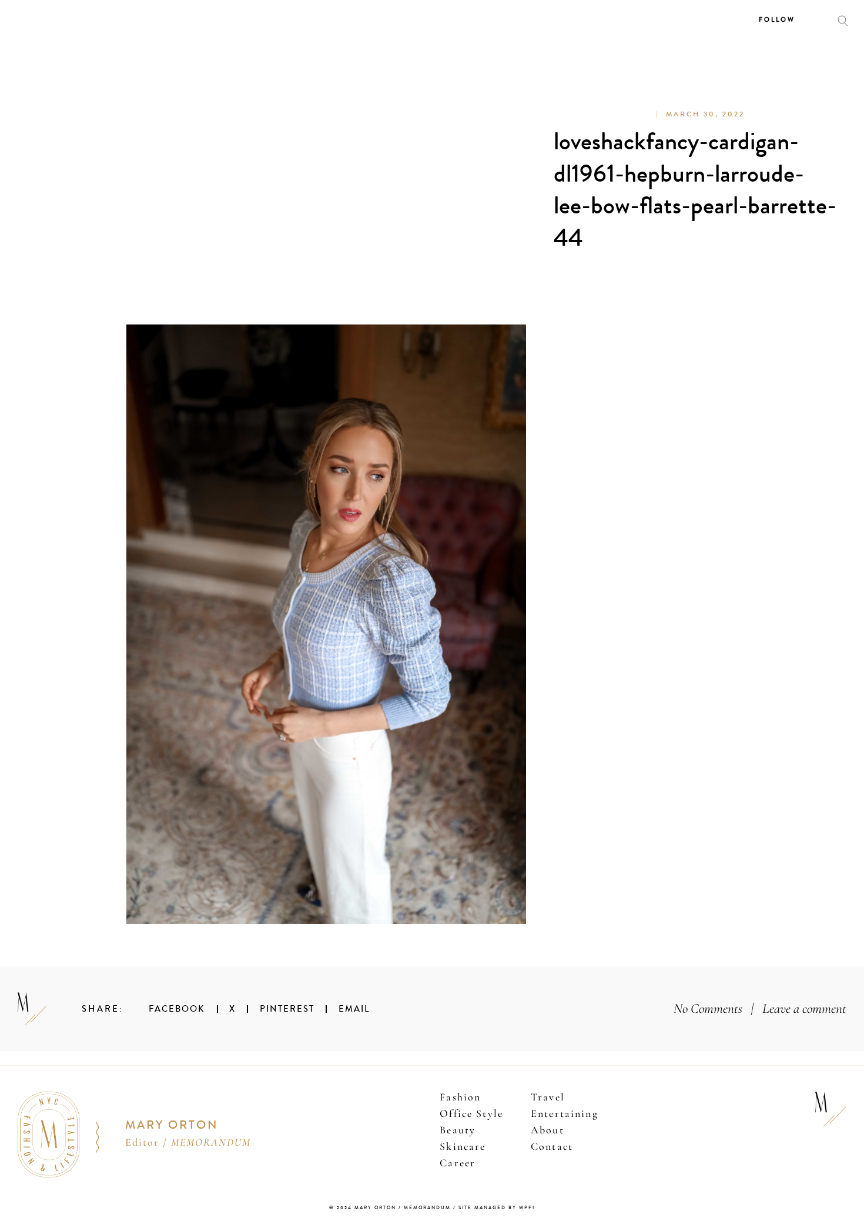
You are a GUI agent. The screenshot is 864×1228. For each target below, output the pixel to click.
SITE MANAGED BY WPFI (496, 1207)
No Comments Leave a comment (760, 1008)
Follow (777, 19)
